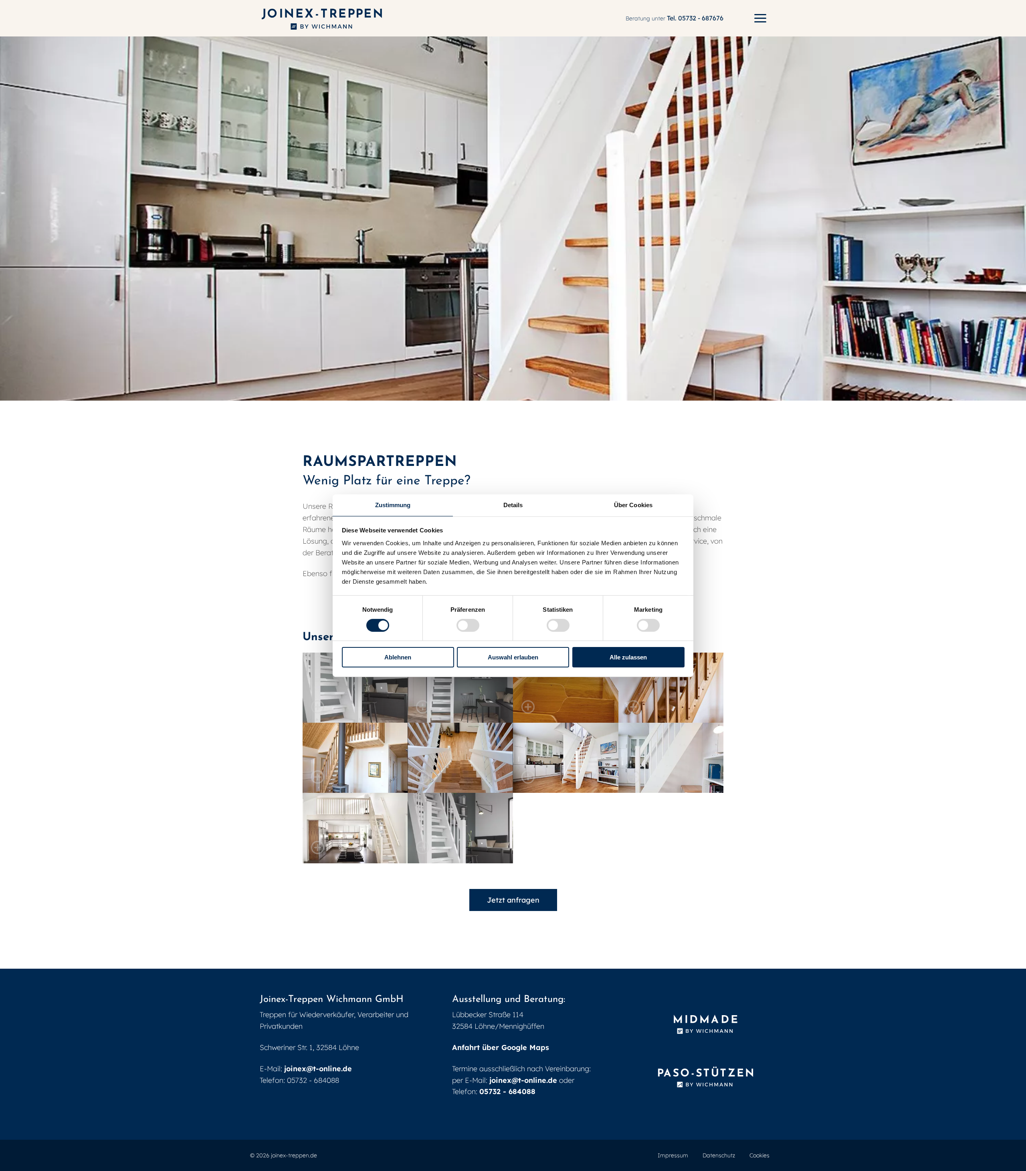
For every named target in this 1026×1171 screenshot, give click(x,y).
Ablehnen (397, 657)
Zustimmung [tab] (393, 504)
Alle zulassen (628, 657)
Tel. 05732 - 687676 (695, 18)
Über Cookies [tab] (633, 504)
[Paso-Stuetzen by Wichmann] (705, 1077)
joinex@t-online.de (318, 1068)
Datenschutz (719, 1155)
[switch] (467, 625)
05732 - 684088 (507, 1091)
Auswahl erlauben (513, 657)
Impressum (673, 1155)
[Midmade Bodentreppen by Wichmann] (705, 1024)
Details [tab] (513, 504)
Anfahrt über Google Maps (500, 1047)
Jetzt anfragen (513, 900)
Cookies (759, 1155)
